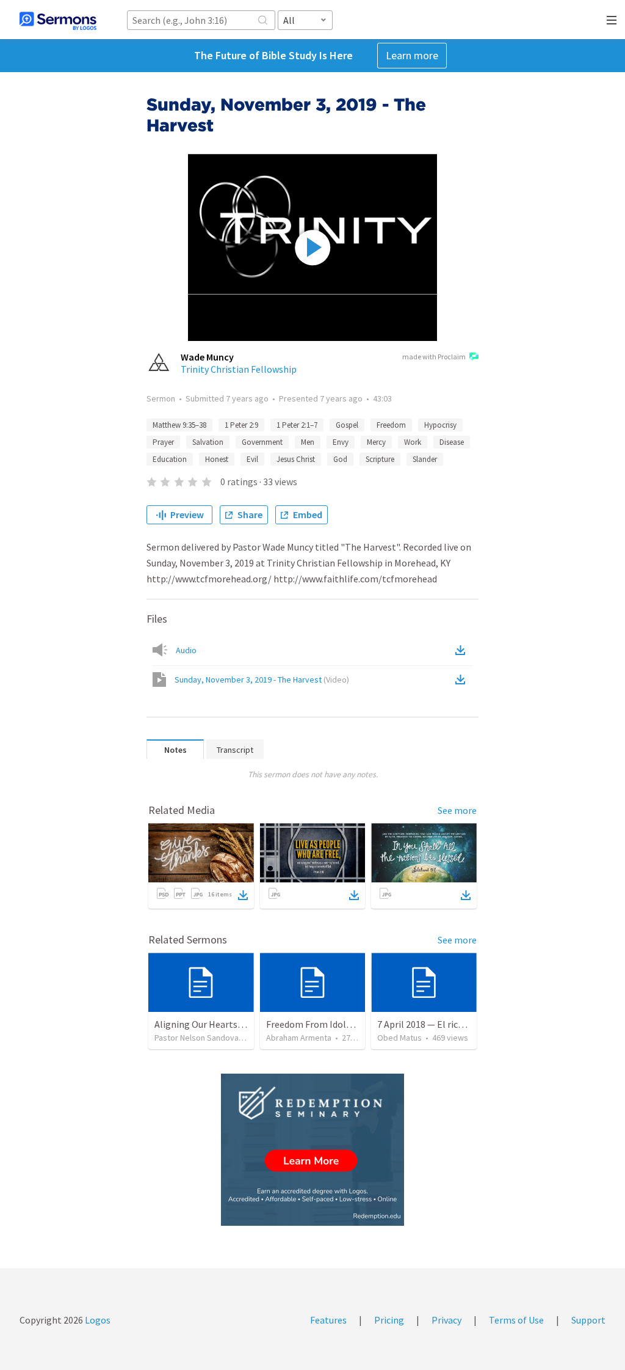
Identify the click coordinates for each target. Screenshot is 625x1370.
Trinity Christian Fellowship (239, 369)
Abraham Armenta (298, 1037)
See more (457, 810)
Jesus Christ (295, 459)
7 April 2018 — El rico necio (432, 1024)
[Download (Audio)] (462, 650)
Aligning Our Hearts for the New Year (231, 1024)
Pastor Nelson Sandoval (197, 1037)
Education (170, 459)
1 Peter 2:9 (241, 425)
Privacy (446, 1320)
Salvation (207, 442)
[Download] (243, 895)
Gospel (347, 425)
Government (262, 442)
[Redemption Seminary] (312, 1150)
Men (307, 442)
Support (588, 1320)
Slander (425, 459)
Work (412, 442)
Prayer (163, 442)
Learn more (412, 55)
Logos (96, 1320)
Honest (216, 459)
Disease (451, 442)
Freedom (391, 425)
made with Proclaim (434, 356)
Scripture (380, 459)
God (340, 459)
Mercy (376, 442)
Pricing (389, 1320)
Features (328, 1320)
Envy (341, 442)
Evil (252, 459)
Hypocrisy (440, 425)
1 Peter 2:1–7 (296, 425)
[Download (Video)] (462, 679)
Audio (186, 650)
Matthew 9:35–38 (179, 425)
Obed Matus (399, 1037)
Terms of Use (516, 1320)
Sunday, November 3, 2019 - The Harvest (262, 679)
